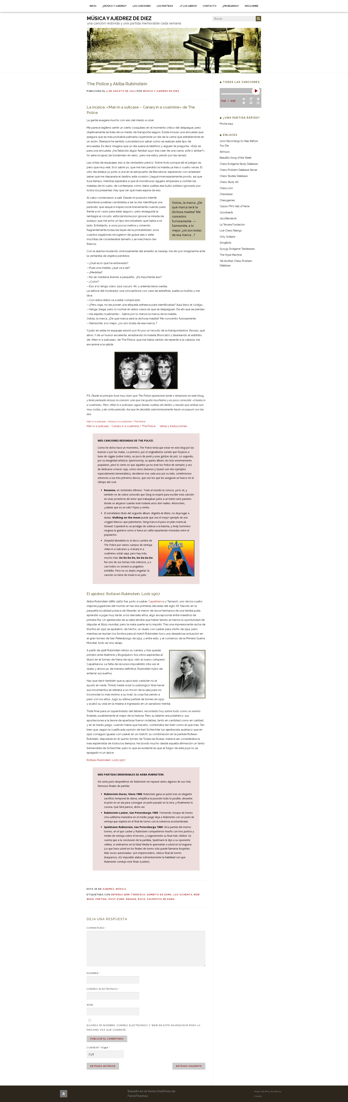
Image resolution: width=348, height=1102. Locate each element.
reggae (131, 899)
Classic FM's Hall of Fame (235, 206)
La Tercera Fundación (232, 224)
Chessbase (226, 194)
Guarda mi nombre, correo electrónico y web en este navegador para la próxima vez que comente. (143, 1027)
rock (141, 899)
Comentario (96, 928)
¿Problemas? (230, 6)
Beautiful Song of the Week (235, 157)
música (121, 889)
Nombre (93, 973)
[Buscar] (258, 18)
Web (90, 1004)
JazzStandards (228, 218)
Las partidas (165, 6)
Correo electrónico (103, 989)
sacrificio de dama (161, 899)
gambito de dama (159, 894)
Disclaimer (251, 6)
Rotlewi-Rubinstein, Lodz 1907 (106, 760)
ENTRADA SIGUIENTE (189, 1066)
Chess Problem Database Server (238, 169)
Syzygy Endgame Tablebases (237, 248)
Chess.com (226, 188)
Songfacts (225, 242)
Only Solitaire (227, 236)
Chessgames (227, 200)
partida (101, 899)
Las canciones (142, 6)
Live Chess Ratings (231, 230)
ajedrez (108, 889)
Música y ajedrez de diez (161, 91)
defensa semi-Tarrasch (128, 894)
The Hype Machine (231, 254)
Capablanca (156, 601)
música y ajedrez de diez (119, 18)
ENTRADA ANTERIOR (102, 1066)
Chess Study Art (229, 182)
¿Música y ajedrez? (114, 6)
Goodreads (226, 212)
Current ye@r (98, 1047)
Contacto (209, 6)
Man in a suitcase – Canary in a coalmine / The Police (121, 426)
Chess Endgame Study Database (239, 163)
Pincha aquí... (227, 123)
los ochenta (182, 894)
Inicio (93, 6)
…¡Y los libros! (188, 6)
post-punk (117, 899)
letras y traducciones (173, 426)
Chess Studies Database (234, 176)
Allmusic (225, 151)
